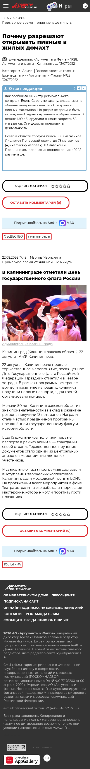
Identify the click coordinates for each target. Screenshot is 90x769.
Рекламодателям (42, 614)
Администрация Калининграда (27, 344)
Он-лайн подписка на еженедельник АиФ (43, 608)
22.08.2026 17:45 (14, 257)
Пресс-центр (63, 595)
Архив (27, 71)
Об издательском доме (25, 595)
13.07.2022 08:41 (14, 18)
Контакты (12, 614)
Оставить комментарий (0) (35, 203)
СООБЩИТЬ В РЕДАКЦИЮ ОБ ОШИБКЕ (36, 620)
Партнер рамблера (41, 747)
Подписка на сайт (20, 601)
